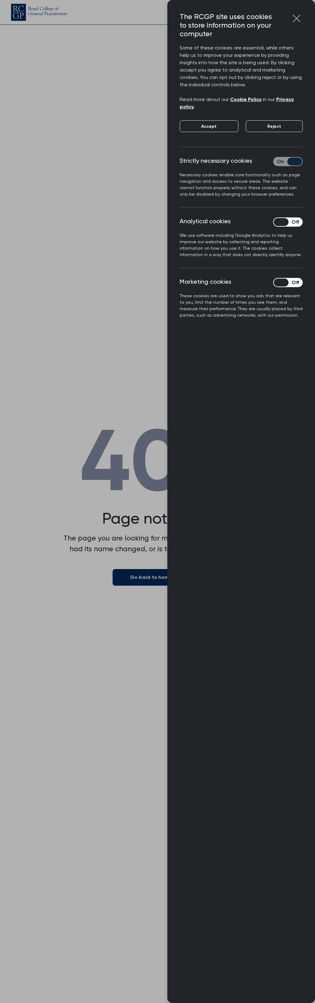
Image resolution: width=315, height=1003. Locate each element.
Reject (274, 126)
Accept (209, 126)
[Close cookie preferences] (296, 18)
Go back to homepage (157, 577)
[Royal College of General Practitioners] (39, 12)
